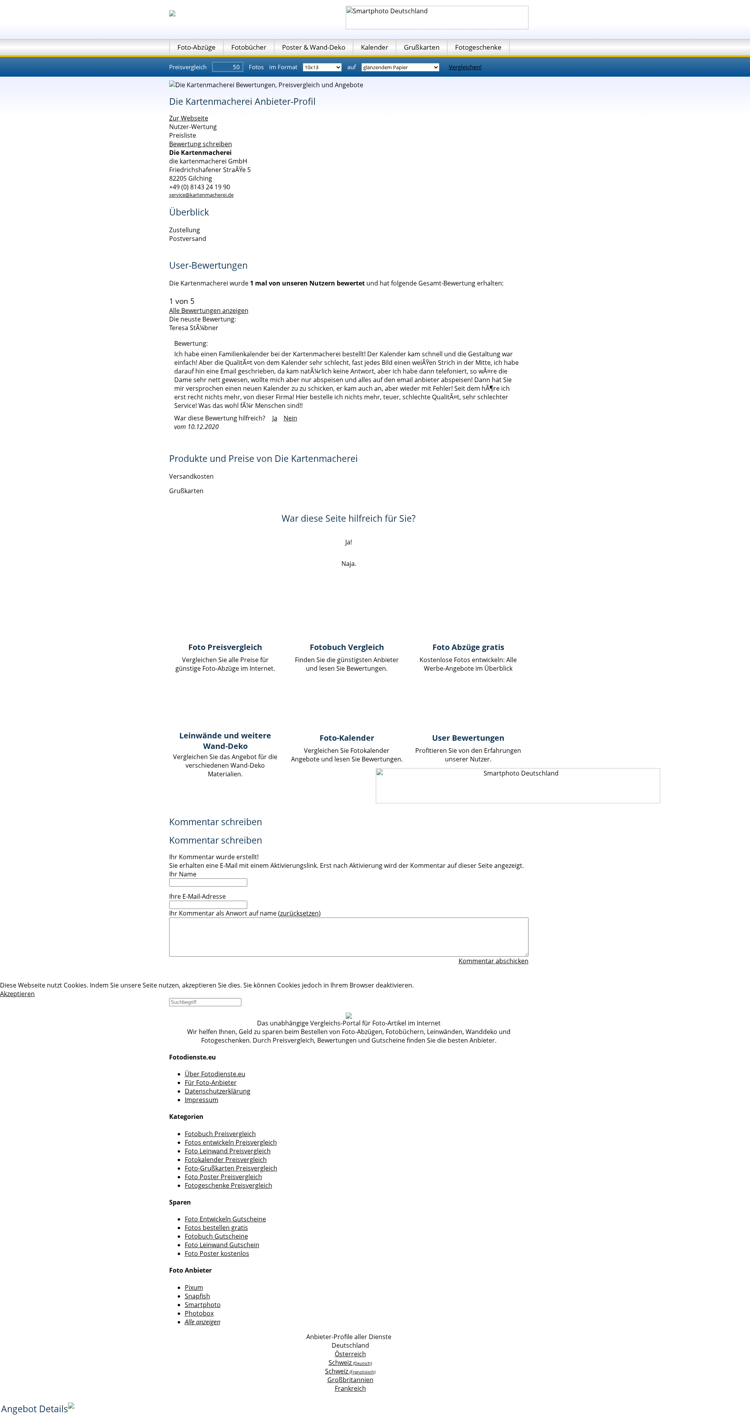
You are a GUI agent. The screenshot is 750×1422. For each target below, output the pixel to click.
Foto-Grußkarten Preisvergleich (231, 1168)
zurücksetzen (299, 913)
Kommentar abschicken (494, 961)
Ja (274, 418)
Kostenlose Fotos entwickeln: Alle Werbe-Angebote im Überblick (468, 664)
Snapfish (197, 1296)
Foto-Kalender (347, 738)
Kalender (374, 47)
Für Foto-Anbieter (211, 1082)
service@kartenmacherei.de (201, 194)
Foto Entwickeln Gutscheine (225, 1219)
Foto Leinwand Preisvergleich (228, 1151)
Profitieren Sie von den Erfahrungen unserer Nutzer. (468, 754)
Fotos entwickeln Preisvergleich (231, 1142)
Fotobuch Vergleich (347, 647)
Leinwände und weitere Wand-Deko (225, 740)
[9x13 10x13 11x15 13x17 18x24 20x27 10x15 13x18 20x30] (323, 67)
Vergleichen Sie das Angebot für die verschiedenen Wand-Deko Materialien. (225, 765)
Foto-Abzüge (196, 47)
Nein (290, 418)
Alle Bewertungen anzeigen (208, 310)
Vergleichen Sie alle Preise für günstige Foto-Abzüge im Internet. (225, 664)
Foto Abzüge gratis (468, 647)
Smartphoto (203, 1304)
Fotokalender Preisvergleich (226, 1159)
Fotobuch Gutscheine (216, 1236)
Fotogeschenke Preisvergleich (228, 1185)
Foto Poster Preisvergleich (223, 1176)
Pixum (194, 1287)
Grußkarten (421, 47)
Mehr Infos (431, 985)
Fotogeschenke (478, 47)
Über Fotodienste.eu (215, 1074)
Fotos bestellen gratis (216, 1227)
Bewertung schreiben (200, 144)
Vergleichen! (465, 67)
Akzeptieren (17, 993)
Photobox (199, 1313)
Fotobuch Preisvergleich (220, 1133)
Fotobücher (248, 47)
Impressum (201, 1099)
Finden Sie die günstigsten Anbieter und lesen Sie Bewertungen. (347, 664)
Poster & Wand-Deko (313, 47)
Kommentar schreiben (215, 821)
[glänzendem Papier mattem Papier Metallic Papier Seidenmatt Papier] (401, 67)
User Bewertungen (468, 738)
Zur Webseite (188, 118)
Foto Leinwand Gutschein (222, 1245)
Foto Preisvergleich (225, 647)
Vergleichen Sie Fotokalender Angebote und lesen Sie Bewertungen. (347, 754)
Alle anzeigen (202, 1322)
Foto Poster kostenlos (217, 1253)
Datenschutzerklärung (217, 1091)
